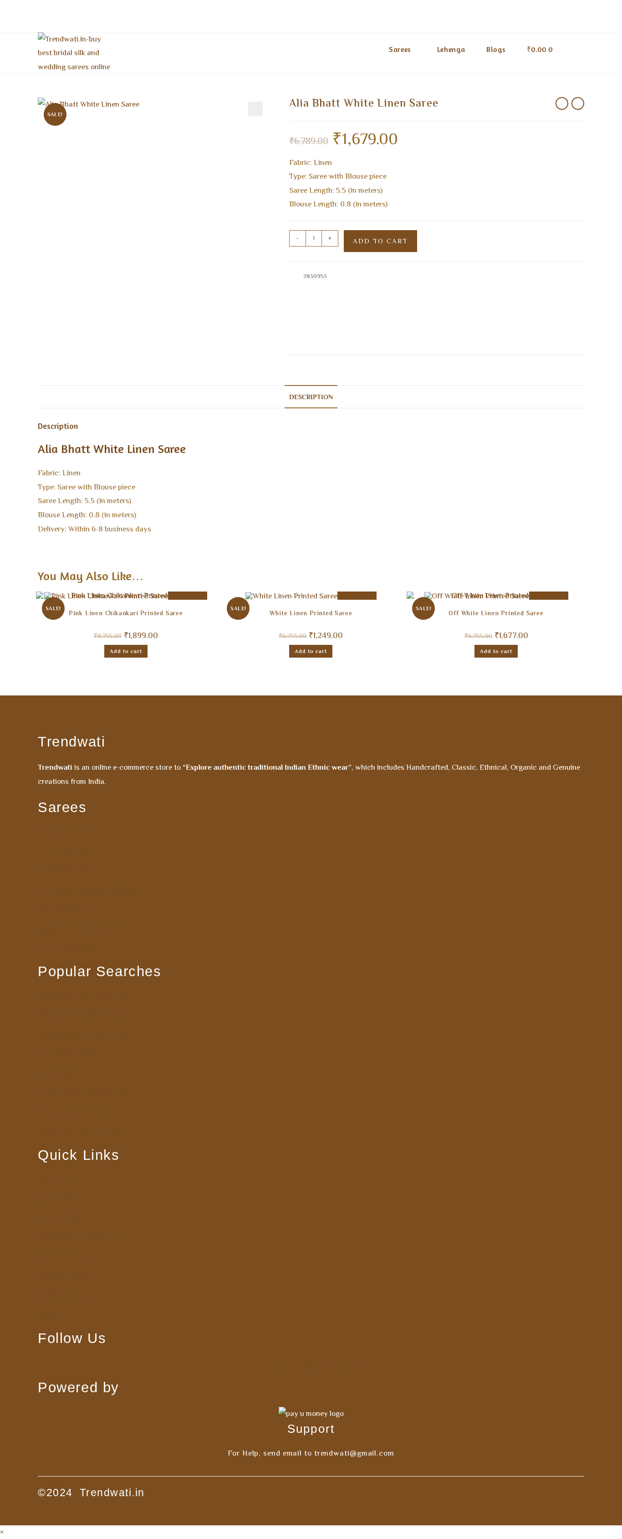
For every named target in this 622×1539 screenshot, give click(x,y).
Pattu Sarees (60, 832)
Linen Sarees (435, 318)
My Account (59, 1179)
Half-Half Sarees (67, 947)
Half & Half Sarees (548, 307)
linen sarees (378, 339)
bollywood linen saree (332, 339)
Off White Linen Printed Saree (496, 614)
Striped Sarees (64, 870)
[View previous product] (562, 103)
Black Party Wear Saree (79, 1131)
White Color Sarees (426, 329)
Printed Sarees (379, 329)
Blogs (47, 1314)
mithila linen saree (420, 339)
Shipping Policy (65, 1295)
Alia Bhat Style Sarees (348, 286)
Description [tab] (311, 397)
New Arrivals (518, 318)
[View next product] (577, 103)
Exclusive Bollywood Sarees (485, 307)
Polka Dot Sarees (68, 1111)
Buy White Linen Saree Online (526, 297)
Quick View (357, 595)
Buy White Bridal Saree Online (365, 297)
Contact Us (57, 1218)
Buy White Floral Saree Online (446, 297)
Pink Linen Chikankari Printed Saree (126, 614)
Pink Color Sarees (333, 329)
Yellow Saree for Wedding (84, 996)
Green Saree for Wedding (83, 1092)
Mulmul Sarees (64, 851)
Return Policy (62, 1256)
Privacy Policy (62, 1275)
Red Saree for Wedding (79, 1015)
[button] (255, 109)
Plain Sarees (59, 909)
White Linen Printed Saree (311, 614)
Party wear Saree (69, 1054)
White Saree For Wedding (82, 1034)
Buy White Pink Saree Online (408, 307)
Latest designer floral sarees (326, 318)
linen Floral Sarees (390, 318)
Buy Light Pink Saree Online (497, 286)
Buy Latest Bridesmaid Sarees (419, 286)
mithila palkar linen (469, 339)
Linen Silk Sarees (476, 318)
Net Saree (55, 1073)
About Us (54, 1198)
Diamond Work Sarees (77, 928)
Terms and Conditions (77, 1237)
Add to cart (380, 241)
